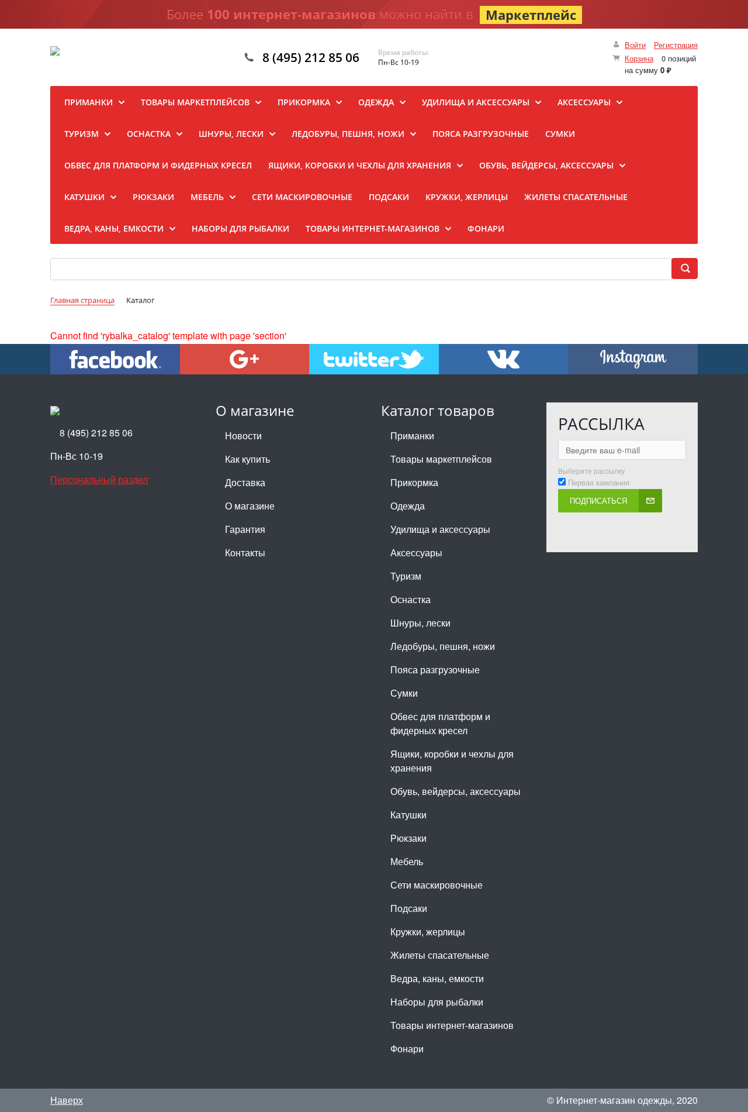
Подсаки (408, 908)
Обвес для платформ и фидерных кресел (440, 723)
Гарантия (245, 529)
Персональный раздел (99, 479)
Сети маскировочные (436, 884)
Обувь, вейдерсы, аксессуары (455, 791)
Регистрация (676, 44)
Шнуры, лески (420, 622)
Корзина (639, 58)
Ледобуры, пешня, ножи (442, 646)
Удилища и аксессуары (440, 529)
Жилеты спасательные (439, 955)
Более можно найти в (371, 14)
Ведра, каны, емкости (437, 978)
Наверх (66, 1100)
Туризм (405, 576)
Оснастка (410, 599)
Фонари (407, 1048)
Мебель (406, 861)
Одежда (407, 505)
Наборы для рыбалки (436, 1001)
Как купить (247, 459)
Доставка (245, 482)
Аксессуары (416, 552)
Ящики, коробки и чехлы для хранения (452, 760)
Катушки (408, 814)
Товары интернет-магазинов (452, 1025)
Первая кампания (598, 482)
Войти (635, 44)
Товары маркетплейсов (441, 459)
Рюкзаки (408, 838)
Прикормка (414, 482)
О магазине (250, 505)
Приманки (412, 435)
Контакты (245, 552)
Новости (243, 435)
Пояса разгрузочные (435, 669)
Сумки (404, 693)
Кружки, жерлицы (427, 931)
